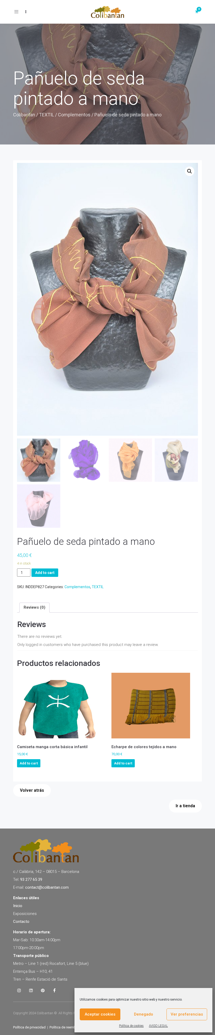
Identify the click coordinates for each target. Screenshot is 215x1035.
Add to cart (45, 573)
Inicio (17, 905)
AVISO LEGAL (158, 1026)
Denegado (143, 1014)
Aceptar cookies (100, 1014)
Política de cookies (131, 1026)
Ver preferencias (187, 1014)
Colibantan (24, 114)
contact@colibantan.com (47, 887)
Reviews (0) (34, 607)
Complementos (74, 114)
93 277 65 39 (31, 879)
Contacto (21, 921)
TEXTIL (46, 114)
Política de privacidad (29, 1027)
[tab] (34, 608)
